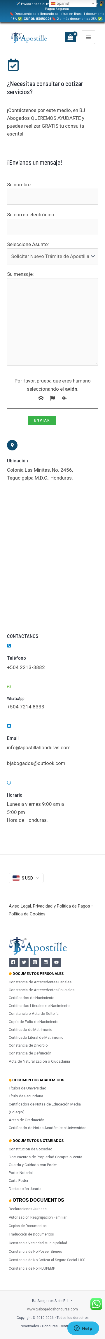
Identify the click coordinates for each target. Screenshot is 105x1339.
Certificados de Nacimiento (32, 998)
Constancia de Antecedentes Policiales (41, 990)
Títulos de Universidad (27, 1088)
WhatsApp (15, 698)
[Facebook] (13, 962)
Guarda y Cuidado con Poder (33, 1165)
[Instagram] (34, 962)
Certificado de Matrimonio (30, 1029)
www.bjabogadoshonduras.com (52, 1309)
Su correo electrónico (30, 214)
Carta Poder (18, 1180)
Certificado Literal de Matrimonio (36, 1037)
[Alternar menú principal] (88, 37)
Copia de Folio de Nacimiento (34, 1021)
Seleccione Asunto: (28, 244)
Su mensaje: (20, 274)
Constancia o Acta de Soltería (34, 1013)
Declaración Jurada (25, 1189)
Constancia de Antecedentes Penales (40, 982)
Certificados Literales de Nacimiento (39, 1005)
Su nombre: (19, 184)
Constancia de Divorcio (28, 1045)
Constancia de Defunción (30, 1053)
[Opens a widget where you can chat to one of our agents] (83, 1329)
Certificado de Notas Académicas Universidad (48, 1128)
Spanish (62, 3)
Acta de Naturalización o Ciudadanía (39, 1061)
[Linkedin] (45, 962)
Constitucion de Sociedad (30, 1149)
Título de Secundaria (26, 1096)
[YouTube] (56, 962)
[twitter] (24, 962)
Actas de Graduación (26, 1120)
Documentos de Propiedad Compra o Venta (45, 1157)
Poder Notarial (21, 1172)
